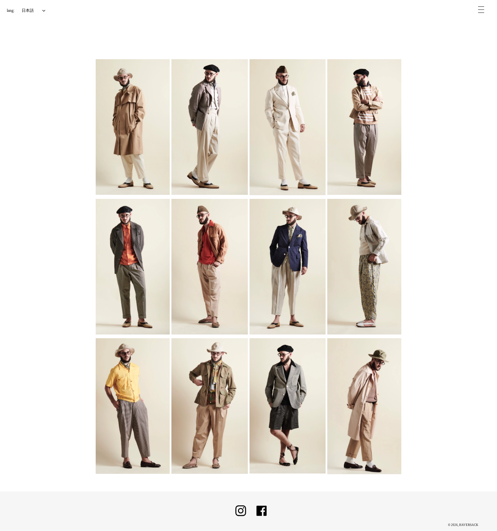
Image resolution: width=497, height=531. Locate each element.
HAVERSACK (468, 525)
